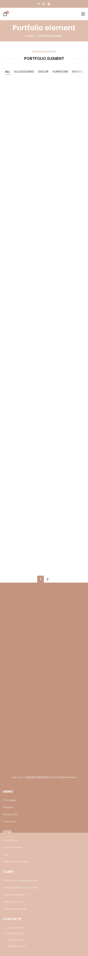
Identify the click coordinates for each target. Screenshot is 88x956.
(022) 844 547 (16, 927)
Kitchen (78, 72)
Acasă (29, 35)
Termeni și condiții (14, 908)
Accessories (24, 72)
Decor (43, 72)
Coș (5, 854)
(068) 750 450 (16, 933)
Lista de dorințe (13, 847)
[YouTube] (49, 4)
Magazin (8, 807)
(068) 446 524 (16, 939)
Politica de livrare (14, 894)
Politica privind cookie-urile (20, 887)
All (7, 72)
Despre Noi (10, 814)
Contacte (9, 821)
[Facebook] (38, 4)
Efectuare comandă (15, 861)
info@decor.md (16, 946)
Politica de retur (13, 901)
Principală (9, 800)
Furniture (60, 72)
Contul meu (10, 840)
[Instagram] (43, 4)
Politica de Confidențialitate (20, 880)
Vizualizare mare (82, 81)
